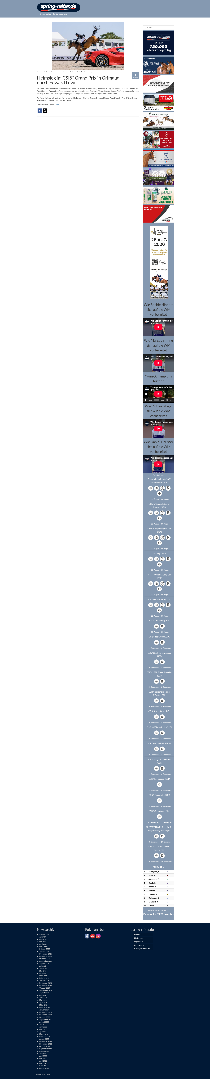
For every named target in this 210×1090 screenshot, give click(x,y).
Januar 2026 (44, 951)
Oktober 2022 (44, 1046)
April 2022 (43, 1061)
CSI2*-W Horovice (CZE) (159, 599)
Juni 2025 (43, 968)
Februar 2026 (44, 949)
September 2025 (45, 961)
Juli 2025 (42, 966)
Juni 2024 (43, 997)
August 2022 (44, 1051)
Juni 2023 (43, 1027)
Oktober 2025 (44, 958)
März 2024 (43, 1005)
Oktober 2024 (44, 988)
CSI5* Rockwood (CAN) (159, 636)
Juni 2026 (43, 939)
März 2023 (43, 1034)
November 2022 (45, 1044)
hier (57, 104)
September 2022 (45, 1048)
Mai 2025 (43, 971)
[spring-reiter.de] (58, 7)
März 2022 (43, 1063)
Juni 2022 (43, 1056)
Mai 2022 (43, 1058)
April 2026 (43, 944)
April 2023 (43, 1031)
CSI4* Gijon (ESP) (159, 553)
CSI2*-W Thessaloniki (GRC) (159, 727)
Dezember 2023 (45, 1012)
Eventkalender (158, 475)
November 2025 (45, 956)
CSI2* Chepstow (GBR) (159, 620)
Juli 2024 (42, 995)
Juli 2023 (42, 1024)
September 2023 (45, 1019)
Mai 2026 (43, 941)
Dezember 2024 (45, 983)
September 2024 (45, 990)
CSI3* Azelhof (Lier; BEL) (159, 711)
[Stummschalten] (167, 400)
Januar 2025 (44, 980)
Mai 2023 (43, 1029)
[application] (158, 393)
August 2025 (44, 963)
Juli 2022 (42, 1053)
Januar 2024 (44, 1010)
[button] (40, 110)
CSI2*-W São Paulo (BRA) (159, 743)
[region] (158, 262)
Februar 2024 (44, 1007)
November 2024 (45, 985)
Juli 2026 (42, 937)
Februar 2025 (44, 978)
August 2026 (44, 934)
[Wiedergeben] (146, 400)
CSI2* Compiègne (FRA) (159, 811)
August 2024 (44, 992)
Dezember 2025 (45, 954)
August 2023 (44, 1022)
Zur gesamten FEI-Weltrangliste (158, 914)
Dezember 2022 (45, 1041)
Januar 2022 (44, 1068)
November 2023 (45, 1014)
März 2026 (43, 946)
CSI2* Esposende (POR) (159, 795)
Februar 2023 (44, 1036)
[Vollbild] (171, 400)
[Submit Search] (144, 27)
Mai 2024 (43, 1000)
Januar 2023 (44, 1039)
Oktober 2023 (44, 1017)
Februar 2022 (44, 1065)
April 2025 (43, 973)
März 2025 (43, 975)
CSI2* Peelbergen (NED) (159, 779)
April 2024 (43, 1002)
